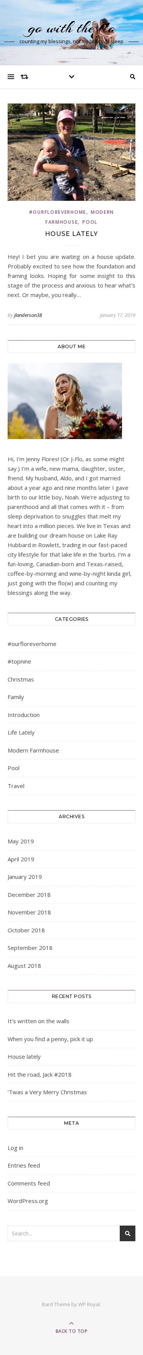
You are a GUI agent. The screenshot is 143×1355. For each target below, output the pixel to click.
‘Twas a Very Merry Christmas (47, 1092)
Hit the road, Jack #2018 (40, 1074)
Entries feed (24, 1165)
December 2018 (29, 894)
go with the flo (71, 27)
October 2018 (26, 930)
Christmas (21, 679)
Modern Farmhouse (33, 750)
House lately (71, 233)
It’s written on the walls (38, 1021)
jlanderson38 (28, 315)
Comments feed (29, 1183)
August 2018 (24, 965)
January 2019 (25, 876)
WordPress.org (28, 1201)
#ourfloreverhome (57, 212)
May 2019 (21, 841)
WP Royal (89, 1304)
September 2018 (30, 947)
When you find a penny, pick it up (50, 1039)
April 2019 (21, 859)
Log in (15, 1148)
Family (16, 697)
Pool (90, 222)
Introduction (24, 715)
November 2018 (29, 912)
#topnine (19, 661)
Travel (16, 786)
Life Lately (21, 732)
